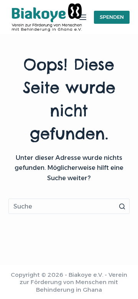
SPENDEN (112, 17)
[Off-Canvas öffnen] (82, 17)
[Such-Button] (122, 206)
